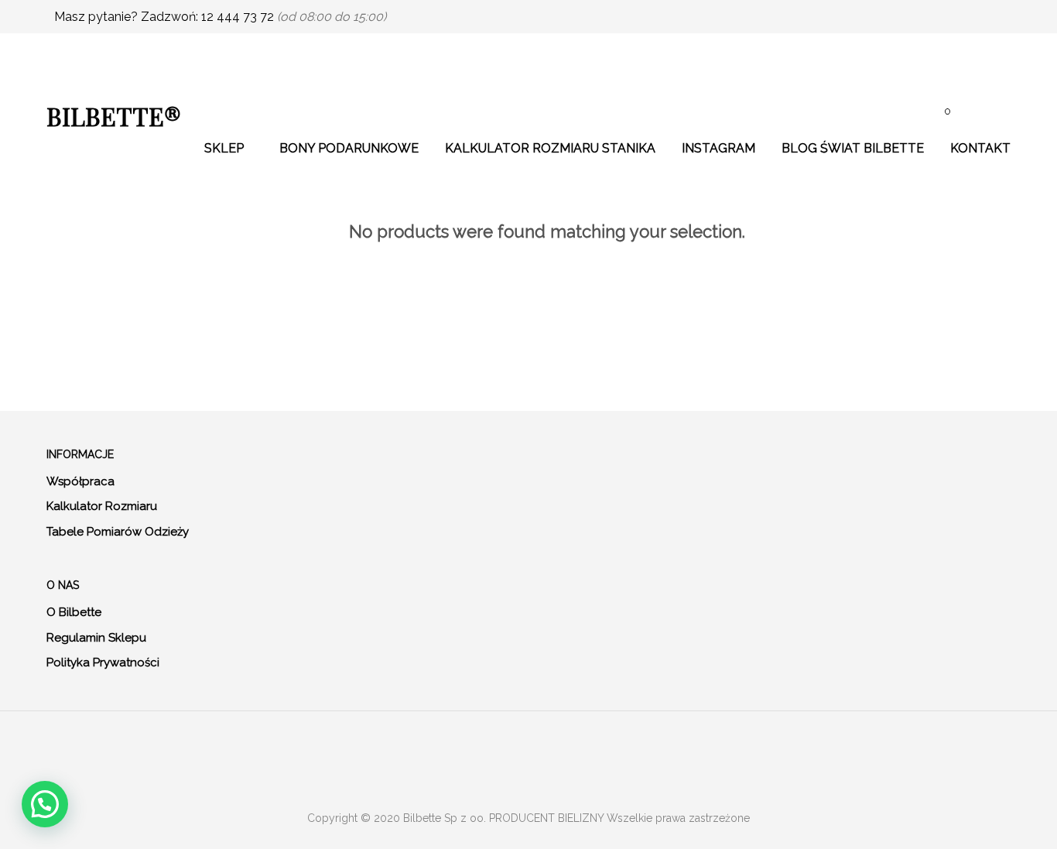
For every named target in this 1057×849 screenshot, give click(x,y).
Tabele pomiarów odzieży (117, 532)
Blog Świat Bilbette (853, 148)
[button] (45, 804)
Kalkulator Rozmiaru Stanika (550, 148)
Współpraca (80, 481)
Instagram (718, 148)
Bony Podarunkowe (349, 148)
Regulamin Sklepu (96, 638)
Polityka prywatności (102, 662)
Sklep (224, 148)
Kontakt (980, 148)
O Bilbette (73, 612)
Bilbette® (113, 115)
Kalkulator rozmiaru (101, 506)
